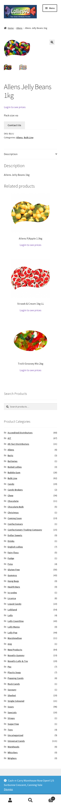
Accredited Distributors (20, 432)
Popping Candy (16, 678)
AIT (9, 438)
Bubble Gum (14, 472)
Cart (47, 797)
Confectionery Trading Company (25, 529)
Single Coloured (16, 700)
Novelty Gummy (16, 655)
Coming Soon (15, 518)
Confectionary (15, 524)
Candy (11, 483)
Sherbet (12, 695)
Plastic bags (14, 672)
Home (11, 28)
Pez (9, 666)
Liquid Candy (14, 603)
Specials (12, 712)
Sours (11, 706)
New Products (15, 649)
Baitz (10, 455)
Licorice (12, 598)
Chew (10, 495)
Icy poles (12, 592)
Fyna (10, 564)
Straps (11, 718)
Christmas (13, 512)
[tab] (30, 154)
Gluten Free (14, 569)
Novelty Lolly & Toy (18, 661)
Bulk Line (28, 137)
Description (10, 154)
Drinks (11, 541)
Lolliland (12, 609)
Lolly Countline (16, 621)
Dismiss (8, 789)
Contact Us (14, 125)
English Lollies (15, 546)
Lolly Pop (12, 632)
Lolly (10, 615)
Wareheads (13, 746)
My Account (10, 800)
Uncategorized (15, 735)
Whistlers (13, 752)
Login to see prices (15, 107)
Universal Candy (16, 741)
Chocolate (13, 501)
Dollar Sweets (15, 535)
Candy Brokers (15, 489)
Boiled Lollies (15, 466)
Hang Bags (13, 581)
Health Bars (14, 586)
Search (30, 800)
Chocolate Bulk (16, 506)
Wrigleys (12, 758)
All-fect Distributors (18, 443)
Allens (19, 28)
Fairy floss (13, 552)
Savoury (12, 689)
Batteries (12, 461)
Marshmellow (15, 638)
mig (10, 643)
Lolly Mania (14, 626)
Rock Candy (14, 683)
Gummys (12, 575)
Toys (10, 729)
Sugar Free (13, 723)
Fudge (11, 558)
